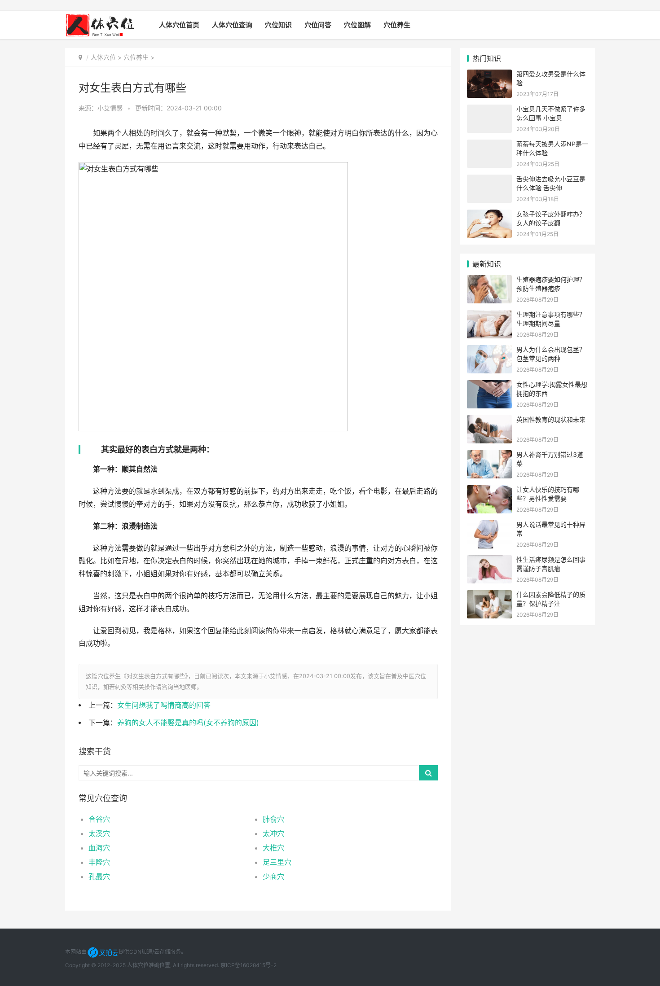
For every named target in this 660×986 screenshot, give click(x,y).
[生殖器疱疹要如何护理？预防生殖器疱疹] (489, 281)
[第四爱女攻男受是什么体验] (489, 75)
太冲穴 (273, 833)
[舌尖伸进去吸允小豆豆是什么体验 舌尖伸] (489, 180)
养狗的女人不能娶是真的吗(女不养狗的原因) (188, 723)
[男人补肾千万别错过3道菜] (489, 456)
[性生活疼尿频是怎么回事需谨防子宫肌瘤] (489, 561)
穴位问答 (317, 25)
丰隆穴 (99, 862)
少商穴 (273, 876)
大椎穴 (273, 847)
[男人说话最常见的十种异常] (489, 526)
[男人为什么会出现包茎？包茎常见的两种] (489, 351)
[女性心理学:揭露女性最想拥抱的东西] (489, 386)
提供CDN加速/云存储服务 (150, 951)
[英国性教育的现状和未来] (489, 421)
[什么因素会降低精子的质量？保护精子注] (489, 596)
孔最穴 (99, 876)
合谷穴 (99, 819)
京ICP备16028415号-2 (248, 965)
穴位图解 (357, 25)
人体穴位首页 (179, 25)
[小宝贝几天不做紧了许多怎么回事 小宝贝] (489, 110)
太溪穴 (99, 833)
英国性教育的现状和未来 (550, 419)
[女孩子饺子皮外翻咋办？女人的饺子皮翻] (489, 215)
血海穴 (99, 847)
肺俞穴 (273, 819)
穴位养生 (396, 25)
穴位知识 (278, 25)
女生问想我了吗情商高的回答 (164, 705)
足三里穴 (277, 862)
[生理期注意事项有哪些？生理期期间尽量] (489, 316)
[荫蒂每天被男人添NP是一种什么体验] (489, 145)
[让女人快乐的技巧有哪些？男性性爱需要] (489, 491)
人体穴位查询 (232, 25)
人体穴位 (103, 57)
